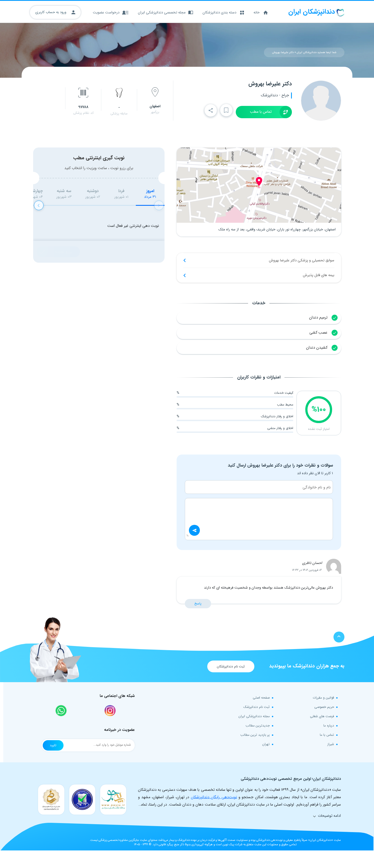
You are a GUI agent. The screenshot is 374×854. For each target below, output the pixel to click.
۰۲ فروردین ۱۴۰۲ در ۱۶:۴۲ (307, 570)
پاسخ (198, 603)
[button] (39, 205)
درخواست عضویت (106, 12)
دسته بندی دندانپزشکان (219, 12)
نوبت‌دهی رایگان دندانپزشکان (214, 797)
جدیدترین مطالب (258, 725)
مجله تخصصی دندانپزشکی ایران (162, 12)
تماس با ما (327, 734)
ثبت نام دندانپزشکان (231, 666)
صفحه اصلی (261, 697)
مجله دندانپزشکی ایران (254, 716)
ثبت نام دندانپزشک (256, 707)
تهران (266, 744)
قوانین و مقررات (323, 697)
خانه (257, 12)
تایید (53, 745)
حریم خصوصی (324, 707)
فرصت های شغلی (322, 716)
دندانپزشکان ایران (307, 52)
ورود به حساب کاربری (51, 12)
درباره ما (328, 725)
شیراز (330, 744)
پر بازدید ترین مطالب (255, 734)
